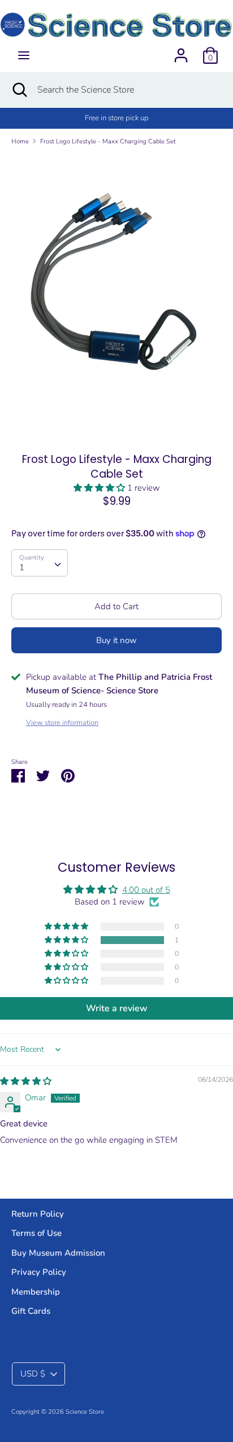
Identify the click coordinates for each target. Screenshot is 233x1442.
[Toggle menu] (23, 55)
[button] (100, 487)
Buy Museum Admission (58, 1253)
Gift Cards (30, 1311)
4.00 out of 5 (146, 889)
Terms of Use (36, 1233)
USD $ (32, 1373)
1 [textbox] (21, 567)
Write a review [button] (117, 1008)
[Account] (181, 50)
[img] (25, 1081)
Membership (35, 1291)
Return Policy (37, 1214)
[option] (116, 295)
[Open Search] (18, 90)
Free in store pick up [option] (117, 118)
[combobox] (39, 562)
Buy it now (116, 640)
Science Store (85, 1412)
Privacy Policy (38, 1272)
